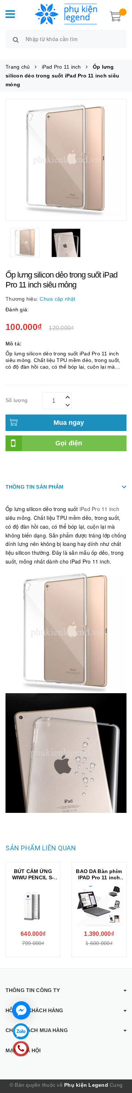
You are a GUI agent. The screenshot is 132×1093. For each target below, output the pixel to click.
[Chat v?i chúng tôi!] (21, 1010)
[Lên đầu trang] (117, 1056)
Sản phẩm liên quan (41, 848)
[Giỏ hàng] (115, 15)
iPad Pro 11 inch (99, 509)
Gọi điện (68, 443)
